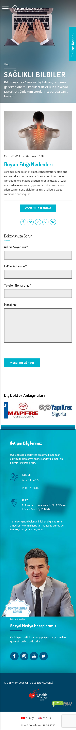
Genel (33, 156)
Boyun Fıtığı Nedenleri (28, 164)
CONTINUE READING (38, 208)
